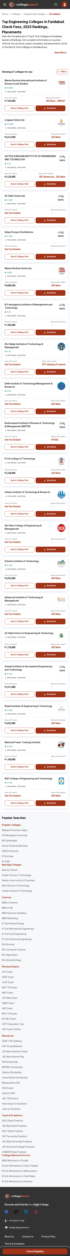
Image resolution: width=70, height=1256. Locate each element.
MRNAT (61, 101)
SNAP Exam (8, 1003)
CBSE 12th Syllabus (12, 1041)
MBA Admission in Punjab (15, 1160)
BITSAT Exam (9, 1019)
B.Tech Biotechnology (13, 923)
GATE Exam (8, 977)
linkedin (26, 1212)
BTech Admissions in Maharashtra (19, 1171)
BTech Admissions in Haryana (17, 1181)
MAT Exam (7, 992)
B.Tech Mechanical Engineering (18, 928)
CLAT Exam (8, 982)
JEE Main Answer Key (13, 1056)
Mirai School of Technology (16, 885)
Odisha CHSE (8, 1093)
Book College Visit (19, 108)
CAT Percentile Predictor (14, 1136)
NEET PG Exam (9, 987)
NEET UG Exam (9, 1013)
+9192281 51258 (16, 1221)
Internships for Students (14, 1103)
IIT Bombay (8, 856)
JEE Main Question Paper (15, 1051)
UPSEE (54, 439)
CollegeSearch (23, 4)
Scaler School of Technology (16, 875)
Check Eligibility (35, 1251)
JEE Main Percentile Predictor (17, 1141)
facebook (6, 1212)
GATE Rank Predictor (12, 1120)
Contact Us (27, 1236)
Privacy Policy (49, 1236)
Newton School (9, 870)
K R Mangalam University (14, 835)
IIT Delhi (6, 861)
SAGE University (10, 851)
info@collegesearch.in (19, 1227)
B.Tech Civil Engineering (14, 934)
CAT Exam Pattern (11, 1029)
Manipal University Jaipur (15, 830)
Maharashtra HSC (11, 1083)
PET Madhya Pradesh (53, 364)
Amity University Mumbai (15, 846)
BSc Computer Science (14, 949)
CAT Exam (7, 972)
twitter (16, 1212)
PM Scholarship (10, 1062)
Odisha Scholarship (12, 1072)
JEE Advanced (46, 176)
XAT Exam (7, 1008)
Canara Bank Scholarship (15, 1077)
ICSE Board (7, 1088)
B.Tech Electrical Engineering (16, 939)
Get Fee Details (13, 213)
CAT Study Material (12, 1046)
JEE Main (51, 101)
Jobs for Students (11, 1109)
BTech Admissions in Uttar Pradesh (20, 1165)
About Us (9, 1236)
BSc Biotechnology (11, 960)
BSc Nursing (8, 944)
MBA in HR (7, 908)
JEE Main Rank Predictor (14, 1126)
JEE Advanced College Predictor (18, 1146)
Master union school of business (18, 880)
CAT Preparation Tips (13, 1024)
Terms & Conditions (15, 1243)
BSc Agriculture (10, 955)
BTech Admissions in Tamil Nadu (18, 1176)
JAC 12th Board (10, 1098)
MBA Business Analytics (14, 913)
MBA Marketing (10, 918)
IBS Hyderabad (9, 840)
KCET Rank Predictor (12, 1131)
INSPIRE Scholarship (12, 1067)
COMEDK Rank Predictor (14, 1152)
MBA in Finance (10, 902)
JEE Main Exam (10, 998)
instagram (35, 1212)
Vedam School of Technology (17, 891)
